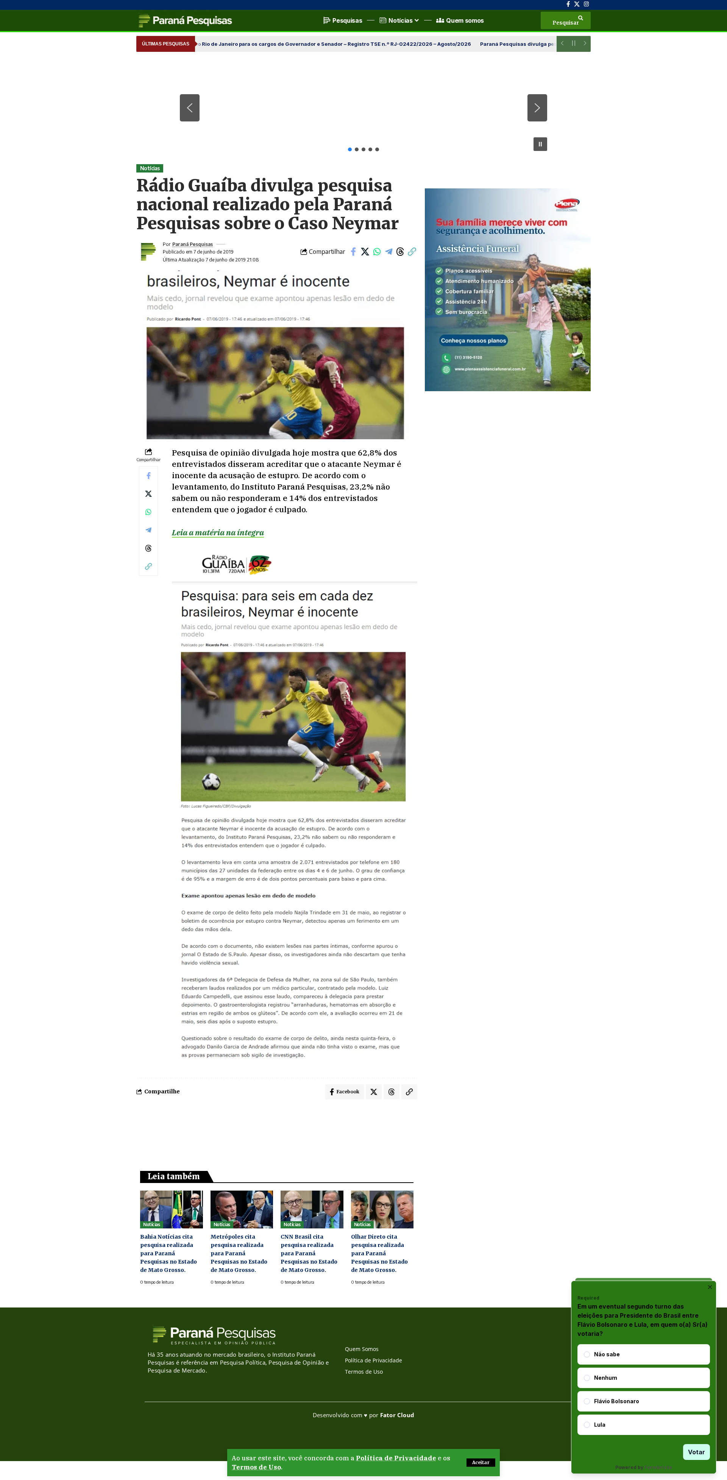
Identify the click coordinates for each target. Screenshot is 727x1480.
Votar (696, 1452)
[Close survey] (710, 1287)
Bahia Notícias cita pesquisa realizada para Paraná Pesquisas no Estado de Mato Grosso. (168, 1253)
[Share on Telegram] (388, 252)
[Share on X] (365, 252)
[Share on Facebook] (353, 252)
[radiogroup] (643, 1389)
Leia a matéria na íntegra (218, 532)
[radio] (587, 1354)
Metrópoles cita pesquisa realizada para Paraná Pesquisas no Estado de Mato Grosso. (239, 1253)
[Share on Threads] (400, 252)
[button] (480, 1462)
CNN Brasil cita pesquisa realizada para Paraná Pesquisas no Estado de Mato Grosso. (309, 1253)
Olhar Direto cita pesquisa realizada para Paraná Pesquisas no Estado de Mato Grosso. (379, 1253)
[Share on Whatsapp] (376, 252)
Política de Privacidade (396, 1458)
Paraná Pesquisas (192, 244)
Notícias (150, 168)
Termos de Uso (256, 1467)
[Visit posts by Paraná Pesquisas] (147, 251)
